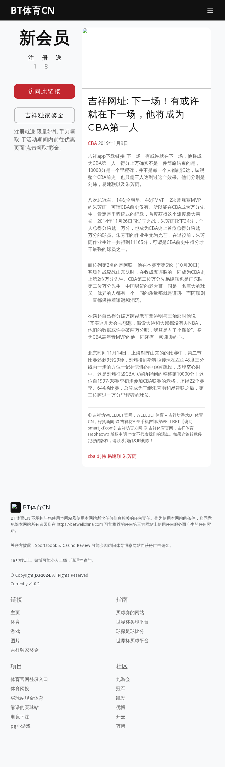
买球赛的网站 (130, 612)
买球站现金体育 (27, 698)
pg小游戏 (20, 726)
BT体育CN (33, 10)
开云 (120, 716)
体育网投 (20, 688)
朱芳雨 (129, 456)
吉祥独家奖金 (44, 115)
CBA (92, 143)
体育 (15, 622)
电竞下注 (20, 716)
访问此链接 (44, 91)
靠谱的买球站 (25, 707)
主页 (15, 612)
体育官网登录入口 (29, 679)
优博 (120, 707)
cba (92, 456)
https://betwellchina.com (80, 524)
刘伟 (101, 456)
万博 (120, 726)
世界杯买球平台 (132, 622)
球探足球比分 (130, 631)
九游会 (123, 679)
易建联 (114, 456)
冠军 (120, 688)
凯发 (120, 698)
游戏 (15, 631)
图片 (15, 640)
